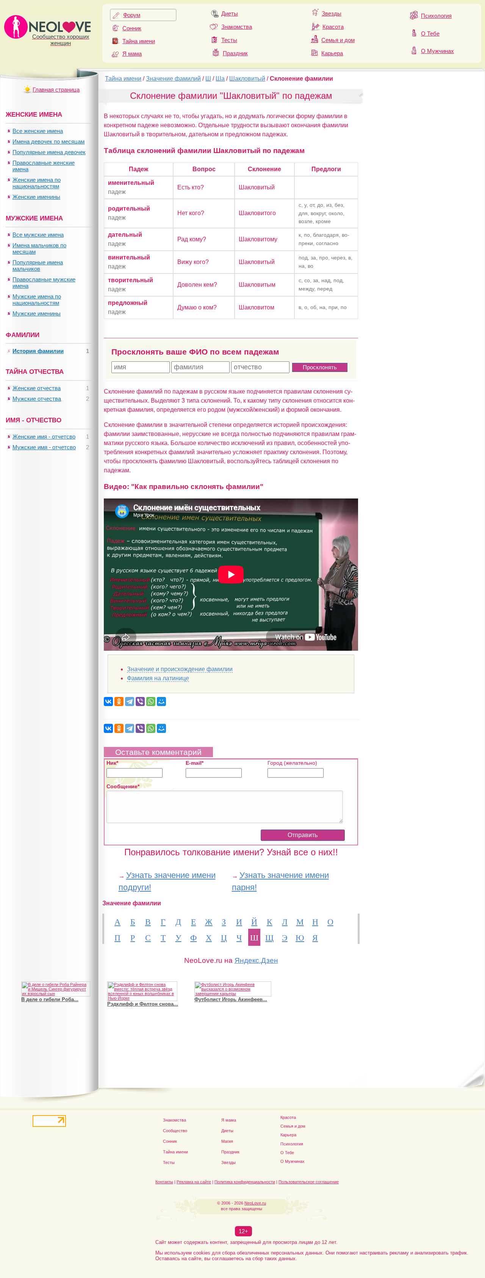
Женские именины (36, 197)
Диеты (229, 13)
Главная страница (56, 89)
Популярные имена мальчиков (38, 265)
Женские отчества (37, 388)
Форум (131, 15)
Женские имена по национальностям (37, 183)
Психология (436, 15)
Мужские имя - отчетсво (44, 447)
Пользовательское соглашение (308, 1182)
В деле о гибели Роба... (49, 999)
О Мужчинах (437, 51)
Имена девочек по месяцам (48, 141)
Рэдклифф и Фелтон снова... (142, 1004)
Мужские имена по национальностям (37, 299)
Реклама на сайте (194, 1182)
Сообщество (175, 1130)
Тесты (229, 40)
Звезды (331, 13)
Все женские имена (38, 131)
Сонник (131, 28)
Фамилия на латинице (158, 678)
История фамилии (38, 351)
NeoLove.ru (255, 1203)
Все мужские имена (38, 234)
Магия (227, 1141)
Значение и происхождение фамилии (180, 669)
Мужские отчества (37, 398)
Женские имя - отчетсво (44, 436)
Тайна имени (138, 41)
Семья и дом (338, 40)
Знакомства (236, 26)
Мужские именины (37, 313)
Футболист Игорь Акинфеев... (230, 999)
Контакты (164, 1182)
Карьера (332, 53)
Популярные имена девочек (49, 152)
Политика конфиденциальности (244, 1182)
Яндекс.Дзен (256, 960)
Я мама (132, 53)
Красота (333, 26)
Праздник (235, 53)
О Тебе (430, 33)
